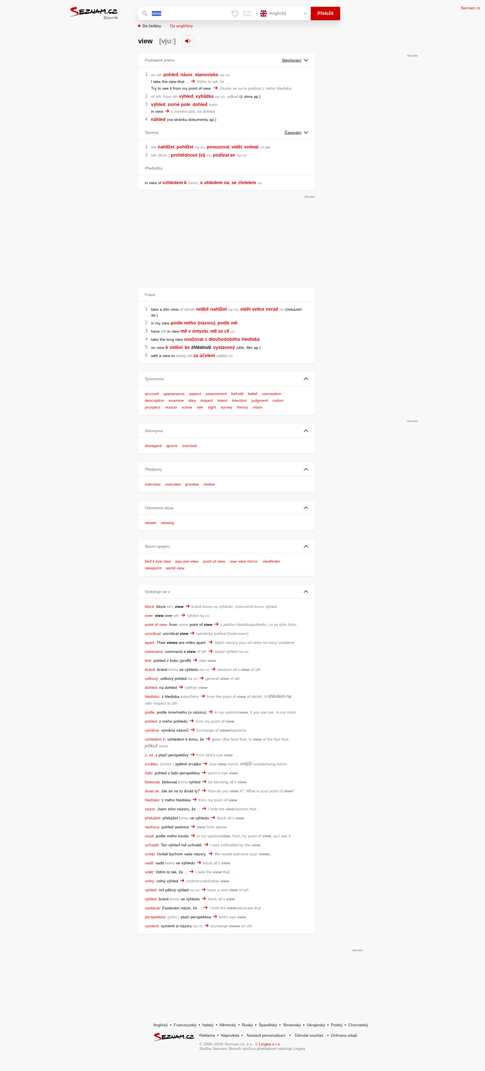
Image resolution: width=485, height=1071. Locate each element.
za (220, 331)
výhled (186, 96)
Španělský (268, 1025)
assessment (216, 393)
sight (212, 407)
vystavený (224, 347)
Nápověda (230, 1035)
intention (239, 400)
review (209, 484)
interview (153, 484)
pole (185, 104)
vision (258, 407)
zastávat (152, 908)
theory (242, 407)
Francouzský (185, 1025)
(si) (202, 155)
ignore (171, 445)
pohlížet (185, 147)
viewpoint (153, 568)
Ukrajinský (316, 1025)
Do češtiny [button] (152, 26)
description (154, 400)
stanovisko (206, 74)
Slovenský (292, 1025)
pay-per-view (186, 561)
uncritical (153, 633)
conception (271, 393)
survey (226, 407)
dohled (200, 104)
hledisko (152, 696)
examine (176, 400)
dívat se (152, 791)
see (200, 407)
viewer (150, 522)
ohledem (213, 182)
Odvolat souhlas (309, 1035)
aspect (195, 393)
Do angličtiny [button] (181, 26)
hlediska (251, 339)
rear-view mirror (244, 561)
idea (192, 400)
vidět (237, 147)
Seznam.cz (471, 8)
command (154, 651)
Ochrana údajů (344, 1035)
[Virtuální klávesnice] (247, 13)
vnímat (251, 147)
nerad (272, 309)
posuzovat (218, 147)
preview (192, 484)
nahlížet (166, 147)
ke (187, 347)
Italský (208, 1025)
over (149, 615)
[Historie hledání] (235, 13)
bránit (150, 669)
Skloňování (291, 60)
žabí (148, 773)
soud (149, 836)
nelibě (202, 309)
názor (186, 74)
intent (222, 400)
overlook (189, 445)
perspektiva (155, 917)
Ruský (247, 1025)
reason (171, 407)
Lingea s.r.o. (270, 1044)
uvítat (150, 854)
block (149, 606)
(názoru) (206, 323)
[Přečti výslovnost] (187, 41)
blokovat (152, 782)
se (234, 182)
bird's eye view (158, 561)
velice (258, 309)
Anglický (160, 1025)
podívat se (224, 155)
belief (252, 393)
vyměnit (152, 926)
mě (234, 323)
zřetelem (247, 182)
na (226, 182)
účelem (207, 355)
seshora (152, 827)
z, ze (149, 755)
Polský (336, 1025)
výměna (152, 730)
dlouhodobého (224, 339)
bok (148, 660)
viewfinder (271, 561)
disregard (153, 445)
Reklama (207, 1035)
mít (183, 331)
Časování (293, 132)
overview (173, 484)
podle (177, 323)
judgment (259, 400)
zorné (174, 104)
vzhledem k (175, 182)
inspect (206, 400)
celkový (151, 678)
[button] (226, 379)
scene (187, 407)
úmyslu (200, 331)
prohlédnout (184, 155)
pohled (170, 74)
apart (149, 642)
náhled (158, 119)
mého (190, 323)
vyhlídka (205, 96)
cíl (226, 331)
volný (149, 881)
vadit (149, 863)
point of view (214, 561)
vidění (176, 347)
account (152, 393)
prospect (152, 407)
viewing (167, 522)
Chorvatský (358, 1025)
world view (175, 568)
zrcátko (151, 764)
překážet (152, 818)
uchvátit (152, 845)
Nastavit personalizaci (266, 1035)
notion (278, 400)
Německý (227, 1025)
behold (237, 393)
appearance (174, 393)
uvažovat (193, 339)
